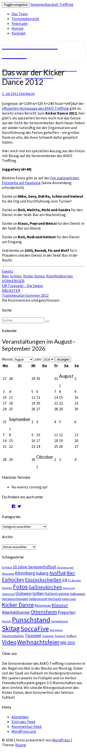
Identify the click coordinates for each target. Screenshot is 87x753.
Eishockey (13, 579)
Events (7, 271)
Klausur (59, 605)
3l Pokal (7, 567)
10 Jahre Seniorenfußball (34, 567)
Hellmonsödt (38, 599)
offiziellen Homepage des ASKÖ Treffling (35, 108)
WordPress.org (24, 731)
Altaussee (8, 573)
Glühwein (23, 593)
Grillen (16, 276)
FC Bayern (74, 580)
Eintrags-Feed (23, 721)
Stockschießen (13, 636)
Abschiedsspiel (65, 567)
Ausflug (57, 573)
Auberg (42, 573)
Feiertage (20, 23)
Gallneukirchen (45, 587)
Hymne (17, 28)
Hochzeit (54, 599)
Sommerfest (56, 630)
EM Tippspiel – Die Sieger (22, 283)
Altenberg (25, 573)
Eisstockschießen (43, 580)
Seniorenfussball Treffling (51, 4)
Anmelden (20, 716)
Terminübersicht (25, 18)
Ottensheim (44, 611)
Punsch (6, 621)
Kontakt (19, 33)
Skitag (11, 628)
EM (64, 580)
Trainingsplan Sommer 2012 (25, 293)
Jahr (38, 359)
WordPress (61, 740)
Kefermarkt (69, 599)
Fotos (20, 587)
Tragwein (48, 636)
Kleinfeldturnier (59, 276)
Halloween (77, 594)
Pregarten (66, 612)
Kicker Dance (33, 276)
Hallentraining (56, 593)
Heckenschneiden (15, 599)
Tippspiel (33, 635)
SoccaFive (35, 628)
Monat (7, 359)
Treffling (71, 636)
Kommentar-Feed (26, 726)
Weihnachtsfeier (38, 642)
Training (60, 636)
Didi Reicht (27, 94)
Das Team (20, 13)
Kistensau (43, 605)
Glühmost (8, 594)
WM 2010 (67, 642)
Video (9, 642)
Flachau (7, 588)
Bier (5, 276)
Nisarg (20, 744)
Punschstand (31, 619)
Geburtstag (69, 588)
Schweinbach (59, 621)
